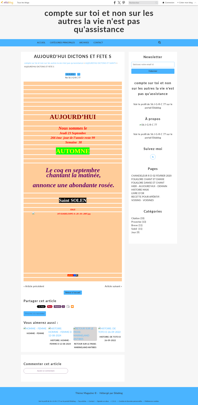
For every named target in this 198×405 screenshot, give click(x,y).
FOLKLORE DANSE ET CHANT (147, 183)
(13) (138, 222)
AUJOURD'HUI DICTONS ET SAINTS (100, 63)
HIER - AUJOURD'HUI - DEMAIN (149, 186)
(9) (135, 232)
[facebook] (114, 2)
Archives (84, 43)
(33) (137, 218)
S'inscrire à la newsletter (35, 314)
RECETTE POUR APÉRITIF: (145, 197)
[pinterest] (123, 2)
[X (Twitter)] (119, 2)
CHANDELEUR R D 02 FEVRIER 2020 (151, 176)
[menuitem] (41, 42)
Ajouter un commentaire (46, 371)
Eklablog (118, 393)
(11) (137, 225)
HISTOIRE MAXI (140, 190)
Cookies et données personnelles (130, 401)
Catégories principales (62, 43)
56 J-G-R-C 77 (158, 104)
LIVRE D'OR (137, 193)
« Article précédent (34, 286)
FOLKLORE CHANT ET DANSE (147, 179)
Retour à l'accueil (72, 293)
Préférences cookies (152, 401)
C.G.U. (114, 401)
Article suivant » (113, 286)
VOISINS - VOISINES (142, 200)
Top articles (82, 401)
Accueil (41, 43)
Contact (98, 43)
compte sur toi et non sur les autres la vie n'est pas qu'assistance (99, 21)
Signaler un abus (103, 401)
